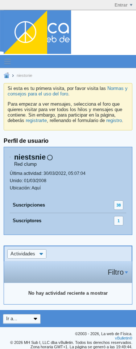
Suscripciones (29, 205)
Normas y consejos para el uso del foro (68, 91)
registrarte (36, 120)
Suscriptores (27, 220)
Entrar (121, 5)
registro (114, 120)
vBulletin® (123, 338)
